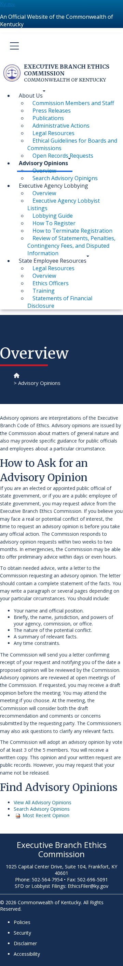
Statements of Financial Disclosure (59, 301)
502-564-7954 (47, 879)
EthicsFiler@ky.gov (88, 886)
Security (22, 932)
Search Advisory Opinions (42, 809)
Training (43, 290)
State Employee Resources (52, 260)
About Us (31, 95)
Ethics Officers (50, 283)
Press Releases (51, 110)
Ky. (7, 4)
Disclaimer (25, 943)
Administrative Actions (61, 125)
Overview (44, 170)
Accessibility (27, 954)
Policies (22, 922)
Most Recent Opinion (46, 815)
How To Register (54, 223)
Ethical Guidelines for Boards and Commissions (72, 144)
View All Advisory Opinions (42, 802)
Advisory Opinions (43, 163)
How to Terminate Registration (72, 230)
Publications (48, 118)
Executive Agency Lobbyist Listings (63, 204)
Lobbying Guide (52, 215)
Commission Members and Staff (73, 103)
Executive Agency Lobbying (53, 185)
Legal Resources (53, 133)
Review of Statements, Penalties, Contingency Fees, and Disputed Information (71, 245)
